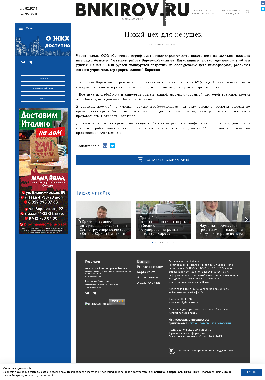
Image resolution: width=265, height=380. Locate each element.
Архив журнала (149, 282)
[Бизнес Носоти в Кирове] (132, 15)
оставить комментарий (168, 160)
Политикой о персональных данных (174, 372)
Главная (143, 262)
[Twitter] (263, 9)
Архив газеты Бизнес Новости (203, 12)
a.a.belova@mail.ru (93, 277)
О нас (43, 99)
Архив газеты (147, 277)
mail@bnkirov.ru (188, 302)
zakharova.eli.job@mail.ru (95, 288)
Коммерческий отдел (43, 89)
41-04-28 (186, 299)
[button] (152, 242)
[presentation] (79, 219)
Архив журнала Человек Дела (231, 12)
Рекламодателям (150, 267)
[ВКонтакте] (263, 3)
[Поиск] (248, 12)
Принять (251, 372)
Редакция (43, 79)
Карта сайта (146, 272)
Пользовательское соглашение (190, 329)
